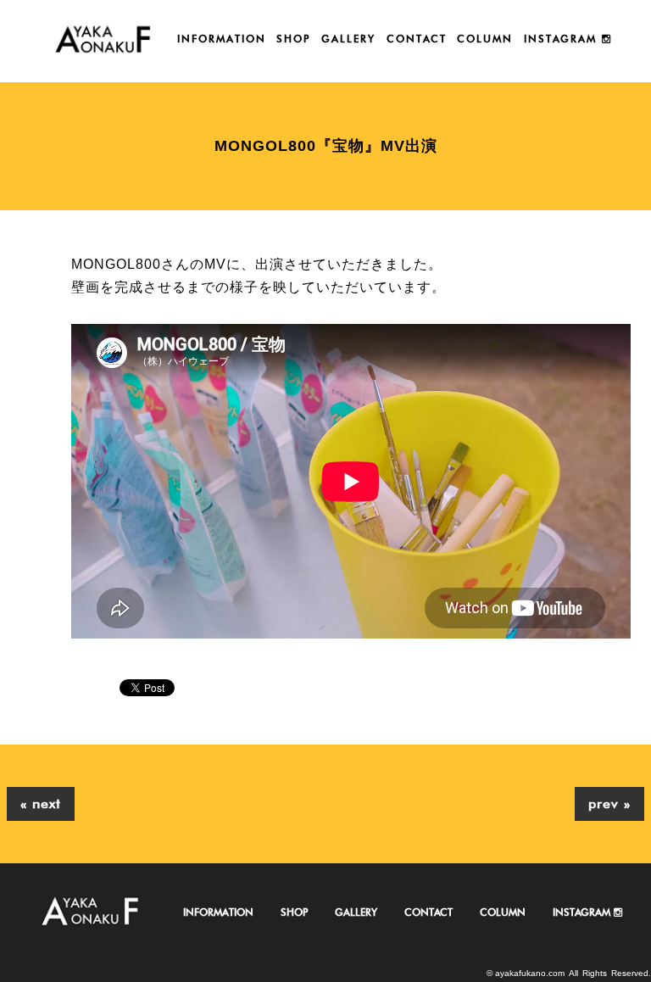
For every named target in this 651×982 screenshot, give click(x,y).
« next (40, 803)
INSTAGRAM (563, 38)
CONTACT (417, 38)
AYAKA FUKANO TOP (103, 41)
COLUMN (485, 38)
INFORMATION (221, 38)
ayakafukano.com (530, 973)
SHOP (293, 38)
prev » (609, 803)
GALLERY (348, 38)
